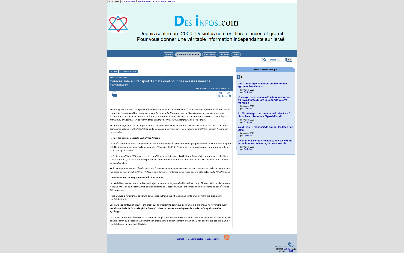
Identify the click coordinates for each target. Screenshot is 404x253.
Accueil (169, 54)
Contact (180, 239)
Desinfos (248, 92)
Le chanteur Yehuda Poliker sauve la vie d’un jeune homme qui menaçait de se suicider (265, 142)
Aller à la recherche (145, 1)
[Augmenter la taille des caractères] (220, 96)
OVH (291, 251)
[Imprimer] (114, 96)
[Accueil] (202, 50)
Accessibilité (114, 1)
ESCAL (287, 249)
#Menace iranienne (118, 78)
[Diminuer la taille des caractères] (228, 96)
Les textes (209, 54)
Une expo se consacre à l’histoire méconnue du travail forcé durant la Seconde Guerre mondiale (264, 100)
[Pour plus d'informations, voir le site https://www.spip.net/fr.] (291, 247)
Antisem (224, 54)
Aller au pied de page (165, 1)
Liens (236, 54)
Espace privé (213, 239)
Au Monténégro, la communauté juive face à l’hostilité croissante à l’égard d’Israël (264, 115)
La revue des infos (188, 54)
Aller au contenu (128, 1)
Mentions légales (195, 239)
